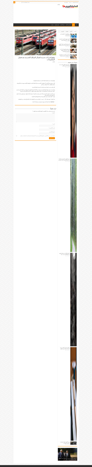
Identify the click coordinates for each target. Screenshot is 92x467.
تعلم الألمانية (62, 24)
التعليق (53, 112)
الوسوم (62, 31)
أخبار (73, 24)
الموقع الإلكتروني (52, 131)
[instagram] (21, 2)
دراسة (52, 24)
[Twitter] (26, 2)
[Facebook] (27, 2)
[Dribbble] (24, 2)
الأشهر (71, 31)
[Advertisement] (37, 13)
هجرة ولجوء (57, 24)
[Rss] (28, 2)
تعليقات (67, 31)
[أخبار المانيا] (70, 6)
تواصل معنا (66, 2)
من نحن (70, 2)
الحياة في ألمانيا (68, 24)
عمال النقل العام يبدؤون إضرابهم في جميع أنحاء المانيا (41, 101)
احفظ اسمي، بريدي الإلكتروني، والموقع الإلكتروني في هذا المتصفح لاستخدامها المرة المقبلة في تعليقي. (37, 135)
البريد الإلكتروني (52, 127)
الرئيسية (76, 24)
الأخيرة (75, 31)
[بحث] (14, 2)
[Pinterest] (25, 2)
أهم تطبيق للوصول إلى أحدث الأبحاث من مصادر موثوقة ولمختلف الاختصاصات (65, 50)
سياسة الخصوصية (75, 2)
